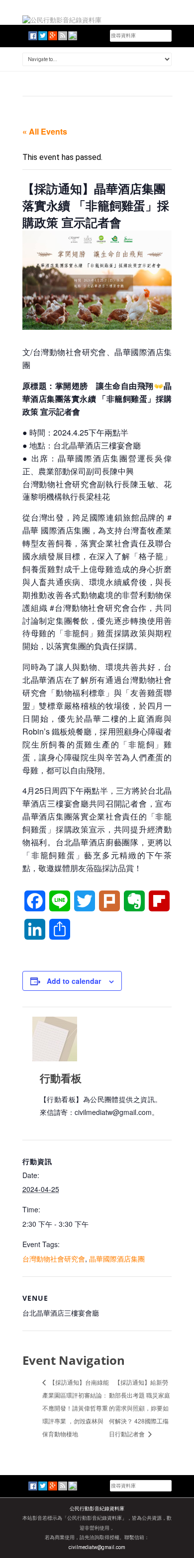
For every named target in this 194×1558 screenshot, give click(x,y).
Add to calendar (74, 981)
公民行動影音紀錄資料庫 (97, 1508)
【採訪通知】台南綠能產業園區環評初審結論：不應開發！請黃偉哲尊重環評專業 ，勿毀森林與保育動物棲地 (75, 1407)
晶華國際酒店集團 (117, 1258)
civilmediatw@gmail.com (97, 1547)
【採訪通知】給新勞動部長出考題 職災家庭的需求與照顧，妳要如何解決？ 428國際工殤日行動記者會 (139, 1407)
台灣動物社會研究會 (53, 1258)
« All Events (44, 131)
